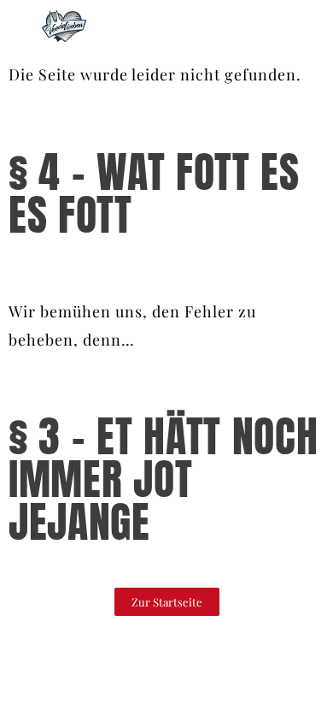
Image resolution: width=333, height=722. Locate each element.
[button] (166, 602)
